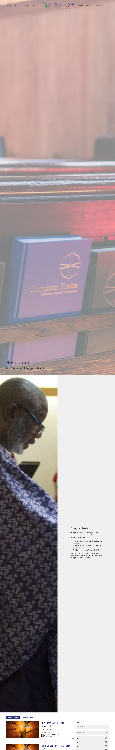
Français (81, 548)
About (16, 5)
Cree (75, 548)
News (81, 5)
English (76, 543)
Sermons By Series (27, 717)
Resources (90, 5)
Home (9, 5)
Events (33, 5)
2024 (92, 738)
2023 (92, 742)
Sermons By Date (12, 717)
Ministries (24, 5)
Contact (99, 5)
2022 (92, 746)
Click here (73, 553)
